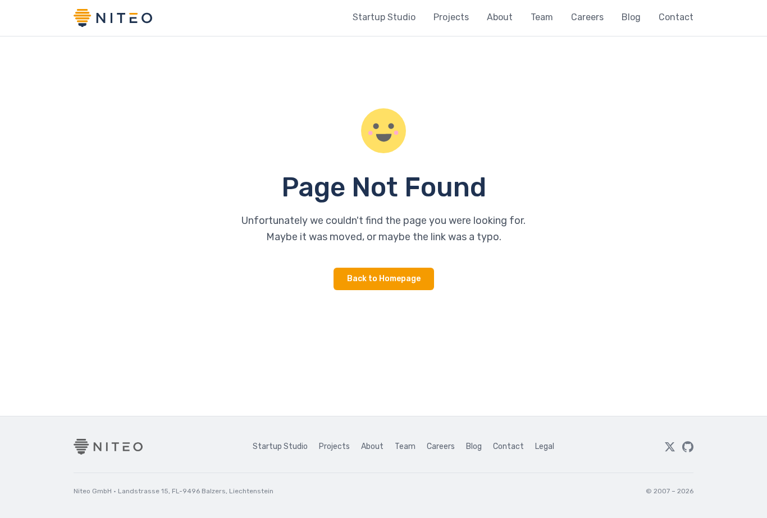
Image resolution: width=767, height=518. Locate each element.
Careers (587, 17)
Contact (676, 17)
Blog (631, 17)
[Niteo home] (113, 18)
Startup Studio (384, 17)
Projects (451, 17)
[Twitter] (669, 446)
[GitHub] (687, 446)
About (500, 17)
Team (542, 17)
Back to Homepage (384, 278)
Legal (544, 446)
